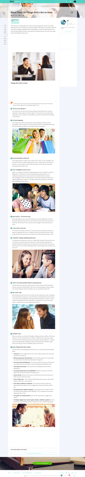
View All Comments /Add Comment (33, 453)
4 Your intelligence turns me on (5, 31)
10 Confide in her (5, 42)
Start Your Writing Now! (42, 463)
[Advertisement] (34, 43)
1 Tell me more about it (5, 25)
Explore (32, 1)
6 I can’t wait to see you (5, 34)
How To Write (38, 473)
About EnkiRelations (27, 473)
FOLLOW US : (62, 472)
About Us (26, 1)
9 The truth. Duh (5, 40)
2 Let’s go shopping (5, 27)
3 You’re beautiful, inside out (5, 29)
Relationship (15, 15)
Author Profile (68, 31)
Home (9, 473)
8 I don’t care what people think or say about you (5, 38)
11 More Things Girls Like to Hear (5, 44)
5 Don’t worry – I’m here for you (5, 32)
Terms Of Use (17, 473)
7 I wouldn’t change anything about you (5, 36)
